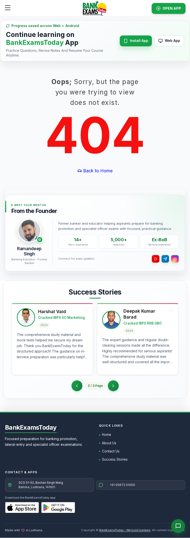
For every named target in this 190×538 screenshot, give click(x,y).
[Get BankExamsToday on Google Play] (58, 507)
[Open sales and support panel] (178, 526)
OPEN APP (172, 8)
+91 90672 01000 (122, 485)
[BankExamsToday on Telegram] (165, 259)
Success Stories (115, 459)
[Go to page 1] (76, 385)
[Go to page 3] (113, 385)
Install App (139, 40)
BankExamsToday (31, 427)
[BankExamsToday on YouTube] (156, 259)
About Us (109, 443)
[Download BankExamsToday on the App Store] (22, 507)
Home (106, 435)
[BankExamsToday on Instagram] (175, 259)
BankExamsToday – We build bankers (124, 530)
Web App (172, 40)
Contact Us (110, 451)
